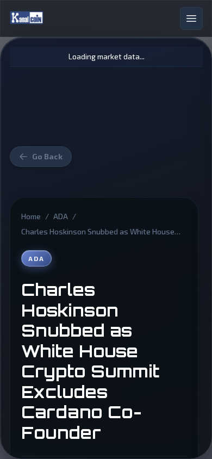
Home (31, 216)
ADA (60, 216)
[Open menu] (191, 18)
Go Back (47, 156)
